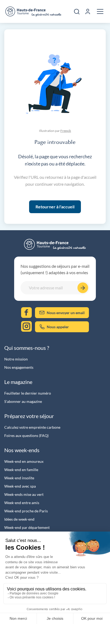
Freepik (65, 131)
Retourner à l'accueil (55, 206)
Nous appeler (58, 327)
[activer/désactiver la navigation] (100, 11)
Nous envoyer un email (66, 312)
